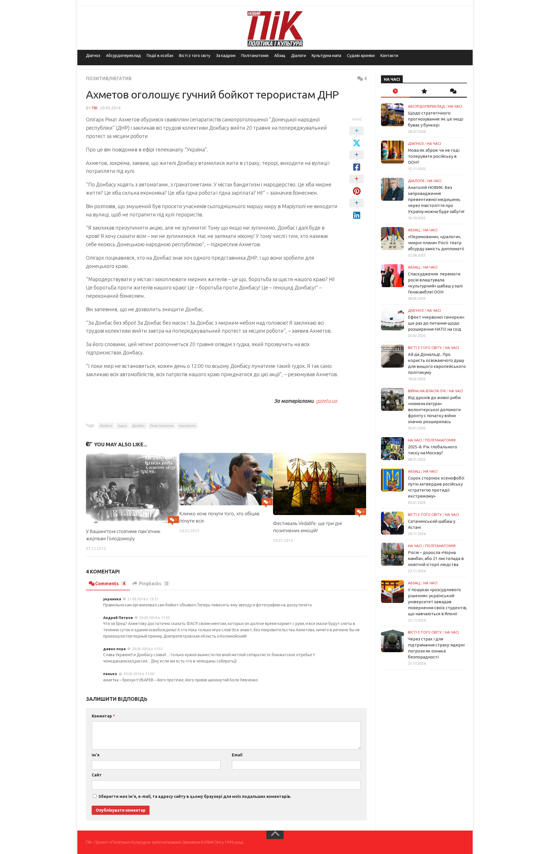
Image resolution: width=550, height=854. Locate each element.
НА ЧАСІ (455, 106)
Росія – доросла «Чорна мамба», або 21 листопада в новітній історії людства (436, 558)
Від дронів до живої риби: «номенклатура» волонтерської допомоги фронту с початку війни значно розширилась (434, 409)
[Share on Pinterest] (356, 185)
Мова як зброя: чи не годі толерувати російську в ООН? (433, 156)
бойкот (106, 425)
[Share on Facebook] (356, 161)
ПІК (95, 108)
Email (237, 755)
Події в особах (160, 55)
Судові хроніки (361, 55)
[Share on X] (356, 137)
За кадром (225, 55)
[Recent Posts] (395, 91)
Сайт (97, 775)
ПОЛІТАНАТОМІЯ (440, 440)
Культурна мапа (326, 55)
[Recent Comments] (452, 91)
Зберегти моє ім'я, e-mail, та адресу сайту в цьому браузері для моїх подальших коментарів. (195, 796)
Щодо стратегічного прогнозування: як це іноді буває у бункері (435, 119)
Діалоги (298, 55)
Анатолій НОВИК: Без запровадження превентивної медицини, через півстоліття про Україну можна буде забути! (436, 199)
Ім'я (95, 755)
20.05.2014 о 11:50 (138, 674)
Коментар (103, 716)
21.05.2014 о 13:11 (142, 599)
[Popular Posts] (424, 91)
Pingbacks (153, 583)
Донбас (138, 425)
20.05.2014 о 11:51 (147, 649)
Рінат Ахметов (161, 425)
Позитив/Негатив (108, 78)
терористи (187, 425)
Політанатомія (254, 55)
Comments (110, 583)
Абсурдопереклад (123, 55)
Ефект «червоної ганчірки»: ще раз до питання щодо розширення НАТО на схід (436, 323)
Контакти (389, 55)
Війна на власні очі (427, 391)
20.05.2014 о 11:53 (154, 618)
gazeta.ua (326, 401)
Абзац (279, 55)
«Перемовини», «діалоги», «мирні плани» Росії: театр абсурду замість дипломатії (436, 242)
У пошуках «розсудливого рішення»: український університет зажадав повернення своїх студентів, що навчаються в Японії (437, 601)
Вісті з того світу (194, 55)
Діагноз (93, 55)
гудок (122, 425)
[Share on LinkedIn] (356, 209)
